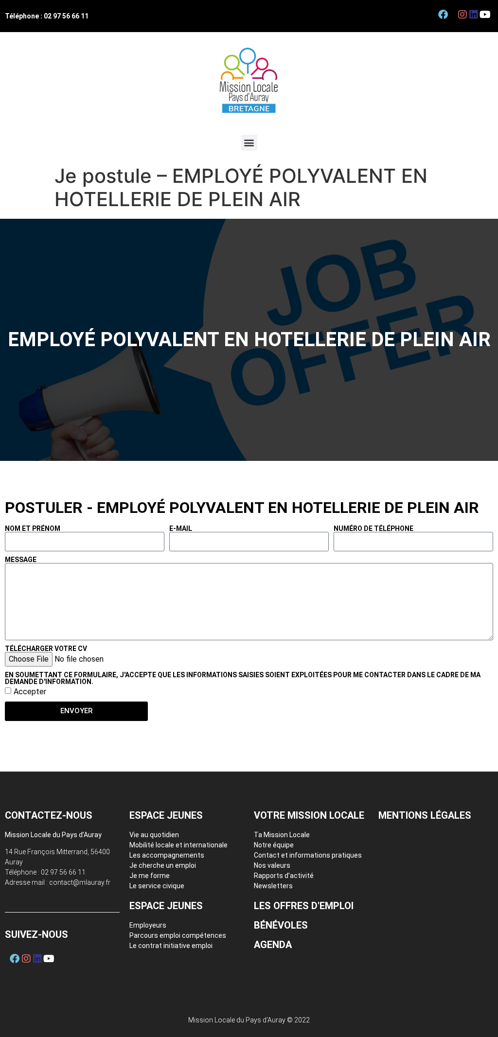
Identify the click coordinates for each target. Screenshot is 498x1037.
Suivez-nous (36, 934)
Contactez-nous (48, 815)
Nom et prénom (32, 528)
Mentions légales (424, 815)
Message (20, 559)
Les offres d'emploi (304, 906)
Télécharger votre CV (46, 648)
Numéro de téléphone (373, 528)
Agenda (273, 944)
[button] (249, 143)
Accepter (30, 691)
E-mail (180, 528)
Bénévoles (281, 925)
